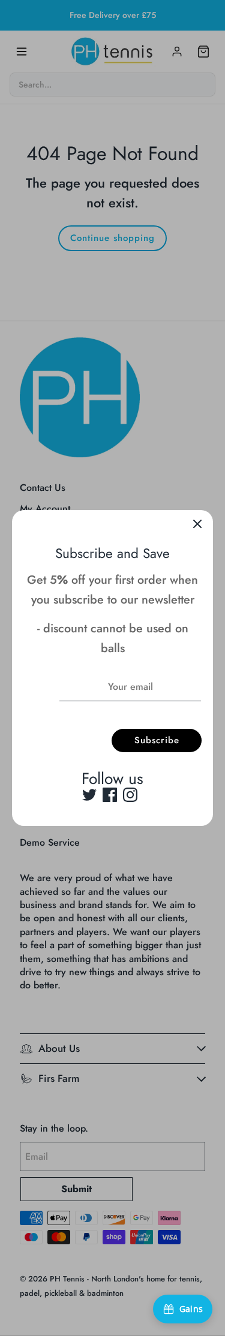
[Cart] (203, 52)
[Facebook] (110, 795)
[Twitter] (89, 795)
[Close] (197, 525)
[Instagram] (130, 795)
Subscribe (156, 740)
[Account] (177, 52)
